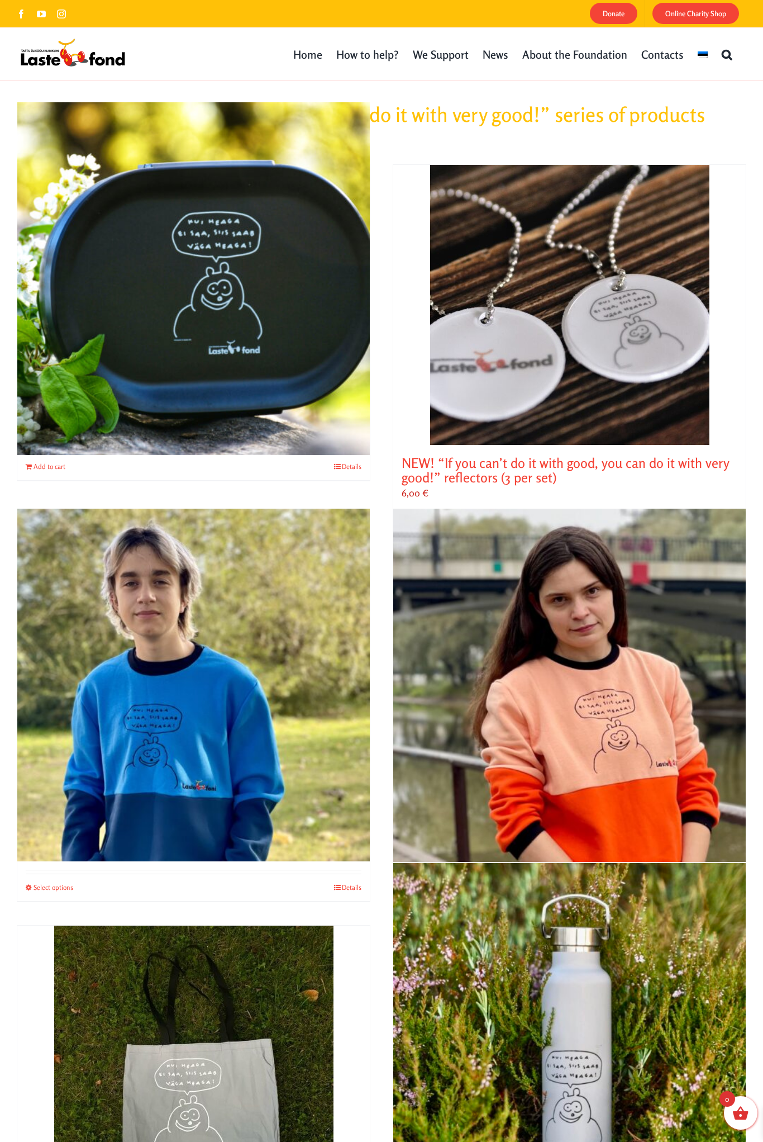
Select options (53, 887)
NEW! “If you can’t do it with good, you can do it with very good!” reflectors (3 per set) (565, 470)
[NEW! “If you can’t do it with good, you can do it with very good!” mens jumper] (193, 685)
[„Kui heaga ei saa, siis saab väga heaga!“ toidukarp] (193, 278)
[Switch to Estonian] (703, 53)
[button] (727, 53)
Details (351, 466)
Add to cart (49, 466)
